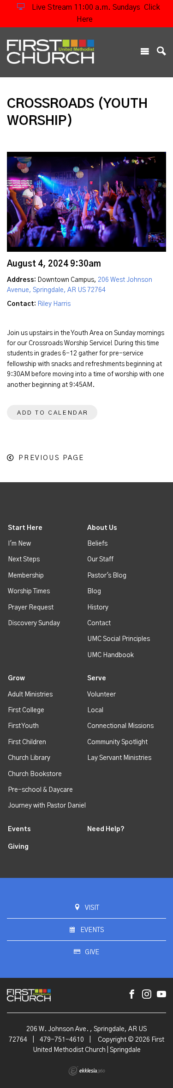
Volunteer (101, 694)
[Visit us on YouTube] (161, 994)
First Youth (23, 726)
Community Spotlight (117, 742)
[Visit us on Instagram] (146, 994)
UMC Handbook (110, 655)
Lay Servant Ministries (119, 758)
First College (26, 710)
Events (19, 829)
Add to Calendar (53, 413)
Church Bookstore (35, 774)
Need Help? (106, 829)
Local (95, 710)
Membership (26, 575)
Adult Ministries (30, 694)
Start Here (25, 528)
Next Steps (24, 559)
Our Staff (100, 559)
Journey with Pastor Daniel (47, 805)
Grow (16, 678)
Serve (96, 678)
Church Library (29, 758)
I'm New (19, 544)
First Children (27, 742)
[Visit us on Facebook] (132, 994)
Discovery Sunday (34, 623)
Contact (99, 623)
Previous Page (51, 457)
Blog (94, 591)
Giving (18, 847)
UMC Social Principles (118, 639)
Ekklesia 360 (86, 1071)
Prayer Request (31, 607)
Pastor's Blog (106, 575)
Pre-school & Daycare (40, 790)
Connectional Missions (120, 726)
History (97, 607)
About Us (102, 528)
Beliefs (97, 544)
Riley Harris (54, 304)
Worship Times (29, 591)
